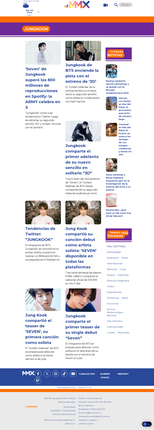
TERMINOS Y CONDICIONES (62, 410)
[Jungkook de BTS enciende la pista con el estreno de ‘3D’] (83, 51)
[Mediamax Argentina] (31, 406)
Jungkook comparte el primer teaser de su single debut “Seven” (82, 327)
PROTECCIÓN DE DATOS (63, 414)
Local (123, 269)
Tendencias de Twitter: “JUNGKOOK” (40, 234)
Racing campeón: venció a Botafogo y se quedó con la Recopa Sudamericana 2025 (117, 87)
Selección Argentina (118, 280)
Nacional (112, 269)
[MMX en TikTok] (64, 373)
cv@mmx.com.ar (86, 423)
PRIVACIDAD (69, 407)
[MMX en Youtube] (73, 374)
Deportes (123, 275)
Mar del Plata (116, 246)
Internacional (114, 263)
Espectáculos (114, 292)
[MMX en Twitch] (38, 380)
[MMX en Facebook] (38, 374)
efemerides (114, 252)
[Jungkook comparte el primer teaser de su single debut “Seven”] (83, 300)
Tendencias (113, 298)
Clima (124, 257)
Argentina (113, 257)
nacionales (123, 332)
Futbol (110, 286)
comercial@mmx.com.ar (99, 416)
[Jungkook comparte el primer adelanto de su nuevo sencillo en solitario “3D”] (83, 131)
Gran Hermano (115, 321)
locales (111, 332)
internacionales (115, 327)
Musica (111, 275)
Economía (112, 303)
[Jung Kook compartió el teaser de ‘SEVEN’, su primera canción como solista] (43, 299)
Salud (125, 298)
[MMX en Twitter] (47, 373)
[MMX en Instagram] (55, 374)
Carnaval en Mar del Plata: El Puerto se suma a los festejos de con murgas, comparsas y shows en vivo (125, 139)
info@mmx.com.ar (93, 413)
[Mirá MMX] (104, 5)
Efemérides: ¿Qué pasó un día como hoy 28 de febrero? (118, 213)
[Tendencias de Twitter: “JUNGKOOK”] (43, 212)
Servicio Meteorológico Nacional (115, 312)
